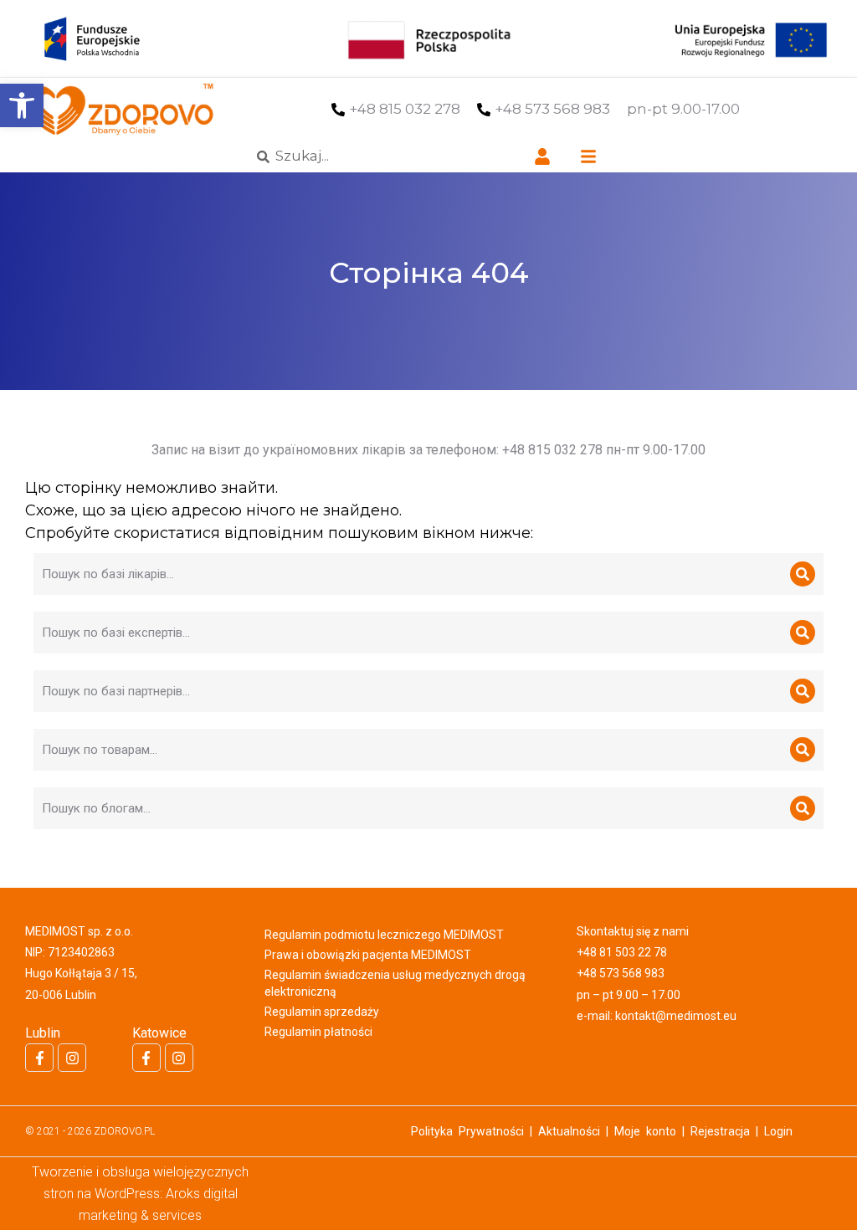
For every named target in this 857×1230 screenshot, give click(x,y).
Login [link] (778, 1131)
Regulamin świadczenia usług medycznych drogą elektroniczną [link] (395, 983)
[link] (22, 105)
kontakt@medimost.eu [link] (675, 1015)
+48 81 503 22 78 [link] (622, 952)
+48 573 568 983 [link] (552, 108)
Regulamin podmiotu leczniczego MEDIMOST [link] (384, 934)
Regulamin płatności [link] (318, 1031)
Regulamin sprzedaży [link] (321, 1011)
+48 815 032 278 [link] (404, 108)
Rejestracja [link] (720, 1131)
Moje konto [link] (645, 1131)
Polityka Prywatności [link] (467, 1131)
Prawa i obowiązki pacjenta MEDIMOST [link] (367, 954)
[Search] (802, 574)
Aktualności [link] (569, 1131)
